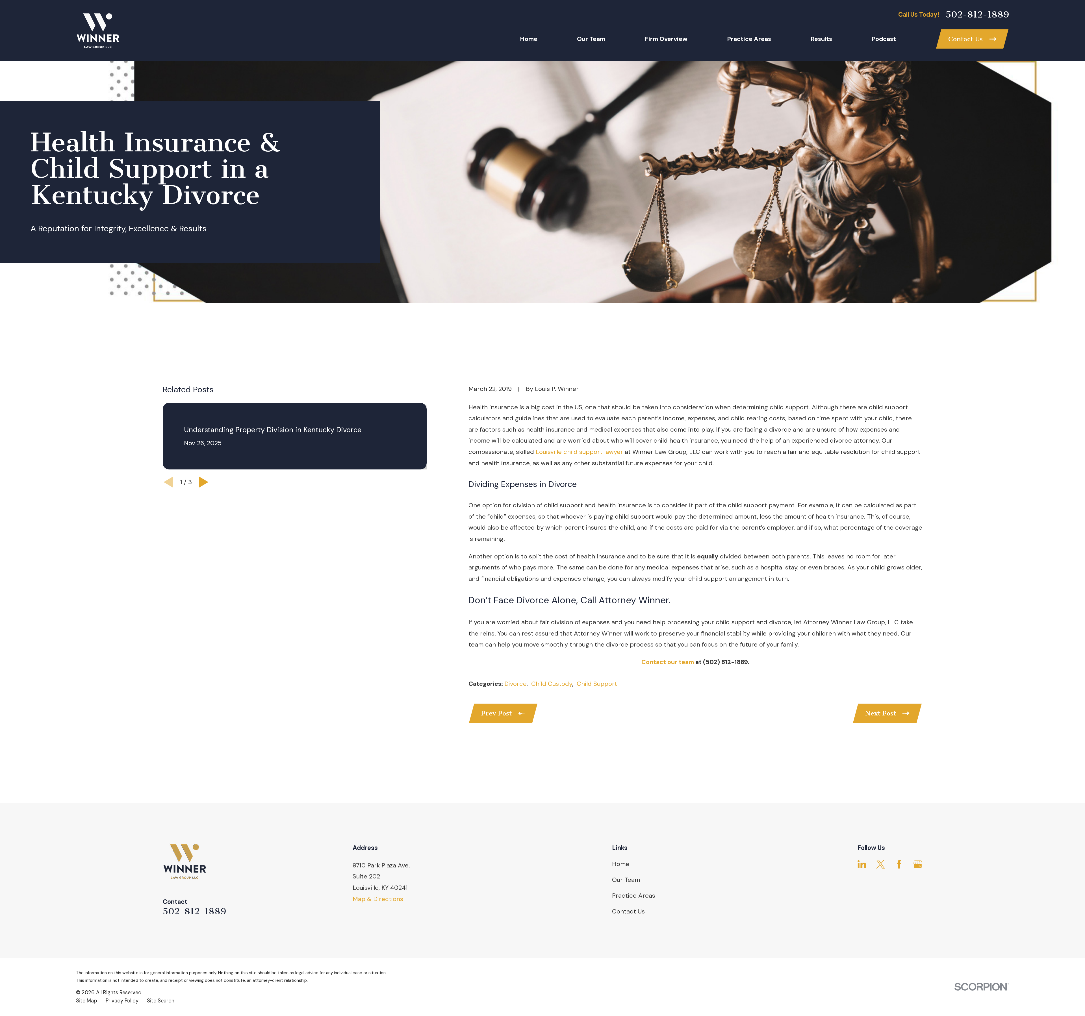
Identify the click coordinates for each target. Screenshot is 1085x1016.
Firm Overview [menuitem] (666, 39)
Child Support (597, 684)
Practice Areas (633, 895)
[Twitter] (880, 864)
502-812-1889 (977, 14)
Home (620, 864)
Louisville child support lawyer (579, 452)
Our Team (626, 880)
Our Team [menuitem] (591, 39)
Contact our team (667, 662)
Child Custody (551, 684)
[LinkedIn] (862, 864)
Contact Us (628, 911)
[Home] (98, 30)
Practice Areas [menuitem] (749, 39)
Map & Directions (378, 899)
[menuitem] (86, 1001)
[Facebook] (899, 864)
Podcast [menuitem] (884, 39)
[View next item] (203, 482)
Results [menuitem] (821, 39)
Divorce (515, 684)
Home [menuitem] (528, 39)
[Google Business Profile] (917, 864)
